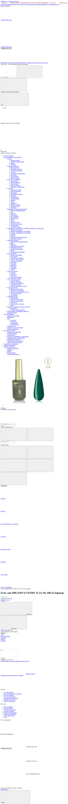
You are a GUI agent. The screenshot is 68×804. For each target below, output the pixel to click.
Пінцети (13, 235)
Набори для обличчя (10, 345)
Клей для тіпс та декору (17, 304)
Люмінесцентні (15, 206)
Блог (9, 6)
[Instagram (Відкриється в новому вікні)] (13, 61)
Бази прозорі (14, 181)
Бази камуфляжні (15, 182)
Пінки (12, 305)
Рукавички (14, 308)
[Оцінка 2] (40, 452)
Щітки (12, 250)
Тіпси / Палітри (15, 280)
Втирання (13, 267)
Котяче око (14, 193)
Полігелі (13, 213)
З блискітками (15, 197)
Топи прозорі (14, 184)
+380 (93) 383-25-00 (6, 20)
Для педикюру (15, 176)
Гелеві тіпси (14, 215)
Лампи (12, 163)
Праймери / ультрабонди (17, 187)
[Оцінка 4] (40, 465)
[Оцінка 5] (14, 478)
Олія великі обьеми (16, 277)
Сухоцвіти (14, 268)
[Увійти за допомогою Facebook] (14, 434)
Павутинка (14, 265)
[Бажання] (34, 116)
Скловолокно (14, 225)
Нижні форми (14, 218)
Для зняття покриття (16, 170)
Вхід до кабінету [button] (8, 706)
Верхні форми (15, 216)
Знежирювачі (14, 298)
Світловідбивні (15, 198)
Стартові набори (8, 155)
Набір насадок (15, 167)
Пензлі (12, 219)
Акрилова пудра (15, 222)
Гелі (12, 212)
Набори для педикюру (17, 289)
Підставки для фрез (16, 169)
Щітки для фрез (15, 178)
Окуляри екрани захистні (18, 310)
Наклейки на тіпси (16, 284)
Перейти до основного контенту (10, 1)
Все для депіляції (9, 314)
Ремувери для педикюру (17, 290)
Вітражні (13, 195)
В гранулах (14, 321)
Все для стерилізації (9, 330)
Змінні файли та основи (17, 246)
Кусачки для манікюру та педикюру (21, 232)
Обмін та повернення (50, 4)
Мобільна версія (30, 674)
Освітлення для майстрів (11, 344)
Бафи (12, 243)
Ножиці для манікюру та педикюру (21, 231)
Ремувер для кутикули (17, 299)
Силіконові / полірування (18, 173)
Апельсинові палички (17, 249)
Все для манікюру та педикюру (13, 157)
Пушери (13, 234)
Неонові (13, 200)
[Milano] (3, 408)
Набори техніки (15, 160)
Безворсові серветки (16, 247)
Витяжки (13, 164)
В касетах (13, 320)
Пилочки (13, 244)
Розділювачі (14, 295)
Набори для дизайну (16, 255)
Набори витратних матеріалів (19, 241)
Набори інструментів (17, 230)
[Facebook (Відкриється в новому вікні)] (38, 61)
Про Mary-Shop (5, 4)
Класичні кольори (16, 191)
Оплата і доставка (26, 4)
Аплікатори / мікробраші (18, 252)
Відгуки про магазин (15, 4)
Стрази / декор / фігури (17, 259)
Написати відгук (5, 600)
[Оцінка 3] (14, 465)
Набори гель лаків (16, 190)
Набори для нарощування (18, 210)
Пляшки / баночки (16, 281)
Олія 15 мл (14, 274)
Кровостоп (14, 302)
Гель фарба (14, 262)
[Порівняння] (14, 84)
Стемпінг (13, 264)
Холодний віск (15, 324)
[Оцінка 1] (14, 452)
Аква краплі (14, 256)
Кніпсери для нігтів (16, 238)
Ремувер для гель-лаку (17, 301)
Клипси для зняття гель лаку (19, 286)
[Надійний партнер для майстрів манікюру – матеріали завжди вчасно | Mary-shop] (9, 656)
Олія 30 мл (14, 275)
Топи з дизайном (15, 185)
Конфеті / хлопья (15, 204)
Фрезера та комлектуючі (17, 161)
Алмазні (13, 172)
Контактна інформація (37, 4)
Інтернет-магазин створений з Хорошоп (12, 675)
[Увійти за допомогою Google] (40, 434)
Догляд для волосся (9, 347)
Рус (5, 107)
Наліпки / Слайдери (16, 261)
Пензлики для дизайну (17, 258)
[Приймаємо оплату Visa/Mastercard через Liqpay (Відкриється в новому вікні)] (15, 661)
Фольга (13, 270)
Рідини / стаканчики (16, 224)
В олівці (13, 272)
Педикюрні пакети (16, 293)
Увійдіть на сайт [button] (5, 630)
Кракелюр (13, 207)
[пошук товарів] (29, 71)
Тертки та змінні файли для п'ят (20, 292)
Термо (12, 201)
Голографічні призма (16, 194)
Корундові (14, 175)
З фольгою (14, 203)
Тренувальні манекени (17, 283)
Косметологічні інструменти (19, 237)
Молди (13, 221)
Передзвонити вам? (6, 48)
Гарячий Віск (14, 323)
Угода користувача (9, 715)
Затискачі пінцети (16, 227)
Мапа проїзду (4, 789)
